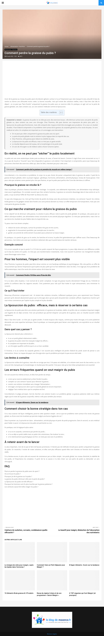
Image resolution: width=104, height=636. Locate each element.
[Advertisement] (52, 81)
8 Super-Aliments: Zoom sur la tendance (84, 565)
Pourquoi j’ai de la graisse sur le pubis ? (18, 476)
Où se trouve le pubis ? (13, 474)
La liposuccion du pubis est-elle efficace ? (19, 482)
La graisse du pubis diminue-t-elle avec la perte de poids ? (25, 479)
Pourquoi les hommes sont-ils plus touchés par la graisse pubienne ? (28, 484)
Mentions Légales (52, 634)
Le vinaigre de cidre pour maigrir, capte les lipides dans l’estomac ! (19, 566)
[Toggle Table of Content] (60, 112)
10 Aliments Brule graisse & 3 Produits (19, 593)
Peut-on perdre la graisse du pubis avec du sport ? (22, 471)
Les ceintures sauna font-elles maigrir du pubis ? (21, 487)
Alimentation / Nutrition (11, 49)
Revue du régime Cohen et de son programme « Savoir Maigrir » (49, 594)
